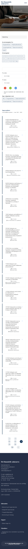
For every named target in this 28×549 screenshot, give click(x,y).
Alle (17, 61)
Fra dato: (4, 73)
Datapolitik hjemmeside (8, 509)
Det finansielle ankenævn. (15, 543)
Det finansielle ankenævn (6, 3)
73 (15, 441)
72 (9, 441)
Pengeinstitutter (6, 44)
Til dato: (4, 79)
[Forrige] (9, 438)
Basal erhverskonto (17, 47)
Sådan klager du (6, 523)
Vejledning (5, 37)
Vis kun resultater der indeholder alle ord (14, 92)
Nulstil (4, 50)
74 (21, 441)
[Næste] (18, 447)
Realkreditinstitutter (16, 44)
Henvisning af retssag (7, 515)
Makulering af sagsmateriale (9, 507)
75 (9, 444)
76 (15, 444)
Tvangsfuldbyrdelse (7, 512)
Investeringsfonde (7, 47)
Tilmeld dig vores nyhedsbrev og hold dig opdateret (12, 532)
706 (12, 447)
